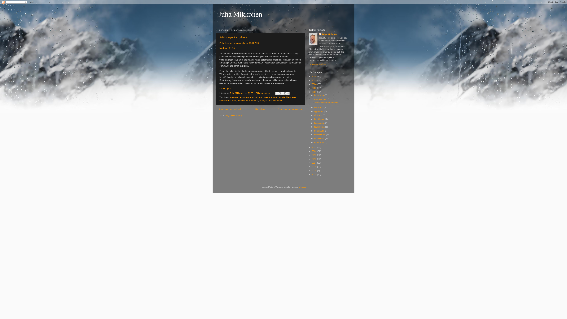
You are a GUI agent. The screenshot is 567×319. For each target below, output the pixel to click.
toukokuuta (319, 127)
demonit (234, 97)
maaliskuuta (320, 135)
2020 (314, 151)
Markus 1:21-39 (227, 48)
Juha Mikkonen (240, 14)
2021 (314, 147)
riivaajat (263, 100)
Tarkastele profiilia (317, 64)
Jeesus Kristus (270, 97)
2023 (314, 88)
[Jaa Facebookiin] (285, 93)
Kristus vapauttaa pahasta (233, 37)
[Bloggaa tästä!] (279, 93)
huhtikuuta (319, 131)
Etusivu (260, 109)
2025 (314, 80)
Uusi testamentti (275, 100)
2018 (314, 159)
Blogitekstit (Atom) (233, 115)
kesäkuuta (319, 123)
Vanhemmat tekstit (290, 109)
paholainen (243, 100)
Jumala (281, 97)
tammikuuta (320, 142)
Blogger (302, 187)
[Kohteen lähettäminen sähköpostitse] (276, 93)
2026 (314, 76)
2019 (314, 155)
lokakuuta (319, 107)
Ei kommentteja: (264, 93)
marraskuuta (320, 99)
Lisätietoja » (225, 88)
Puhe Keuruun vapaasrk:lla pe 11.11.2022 (239, 43)
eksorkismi (257, 97)
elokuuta (318, 115)
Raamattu (253, 100)
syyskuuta (319, 111)
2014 (314, 174)
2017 (314, 163)
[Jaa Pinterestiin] (288, 93)
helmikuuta (319, 138)
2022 (314, 92)
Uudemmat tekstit (230, 109)
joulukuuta (319, 95)
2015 (314, 171)
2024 (314, 84)
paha (234, 100)
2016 (314, 167)
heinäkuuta (319, 119)
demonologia (245, 97)
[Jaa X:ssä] (282, 93)
